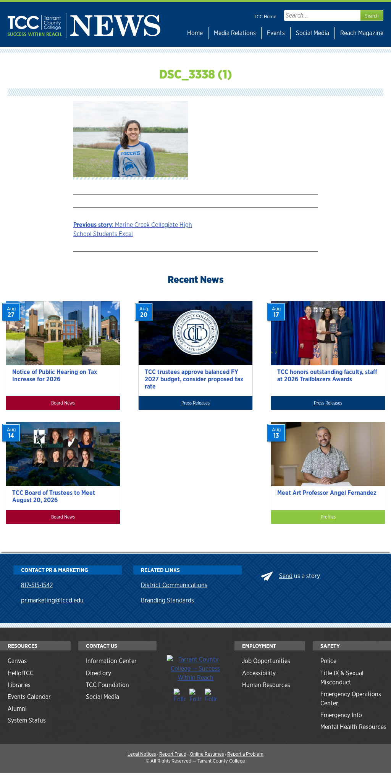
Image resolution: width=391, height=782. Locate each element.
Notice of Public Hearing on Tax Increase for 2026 (54, 375)
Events (276, 33)
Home (195, 33)
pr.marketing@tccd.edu (52, 600)
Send (285, 576)
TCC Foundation (107, 685)
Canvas (17, 661)
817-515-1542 (37, 585)
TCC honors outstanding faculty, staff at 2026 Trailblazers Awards (327, 375)
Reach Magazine (361, 33)
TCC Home (265, 16)
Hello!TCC (21, 673)
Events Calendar (29, 697)
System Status (27, 720)
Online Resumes (207, 754)
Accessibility (259, 673)
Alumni (17, 709)
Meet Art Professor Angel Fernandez (326, 493)
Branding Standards (167, 600)
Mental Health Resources (353, 727)
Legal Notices (142, 754)
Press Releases (195, 403)
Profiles (328, 517)
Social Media (312, 33)
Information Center (111, 661)
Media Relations (235, 33)
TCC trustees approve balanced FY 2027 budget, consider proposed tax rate (194, 379)
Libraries (19, 685)
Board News (63, 403)
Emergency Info (341, 715)
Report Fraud (172, 754)
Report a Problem (245, 754)
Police (328, 661)
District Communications (174, 585)
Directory (98, 673)
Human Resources (266, 685)
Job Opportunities (266, 661)
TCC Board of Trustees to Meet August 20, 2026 (53, 496)
